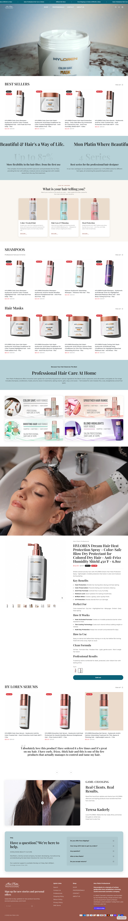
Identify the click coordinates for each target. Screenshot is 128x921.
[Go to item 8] (48, 606)
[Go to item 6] (36, 606)
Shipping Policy (58, 896)
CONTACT (70, 7)
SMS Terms (57, 905)
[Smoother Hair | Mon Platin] (94, 406)
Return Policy (57, 899)
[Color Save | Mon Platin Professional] (34, 406)
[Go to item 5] (30, 606)
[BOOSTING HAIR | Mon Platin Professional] (34, 430)
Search (55, 887)
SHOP (46, 7)
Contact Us (57, 890)
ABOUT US (80, 7)
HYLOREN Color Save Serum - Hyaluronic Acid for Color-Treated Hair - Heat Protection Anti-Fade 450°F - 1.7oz (109, 122)
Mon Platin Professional (81, 541)
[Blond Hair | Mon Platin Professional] (94, 430)
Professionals (57, 893)
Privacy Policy (58, 902)
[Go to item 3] (19, 606)
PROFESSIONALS (58, 7)
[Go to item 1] (7, 606)
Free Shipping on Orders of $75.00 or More (26, 2)
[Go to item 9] (54, 606)
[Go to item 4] (25, 606)
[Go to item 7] (42, 606)
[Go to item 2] (13, 606)
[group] (64, 40)
